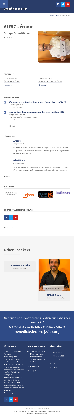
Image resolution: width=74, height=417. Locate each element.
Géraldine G (19, 160)
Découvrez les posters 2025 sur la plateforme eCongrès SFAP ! (37, 102)
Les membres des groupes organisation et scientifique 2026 (36, 112)
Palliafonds (56, 360)
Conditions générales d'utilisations (37, 413)
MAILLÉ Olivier (54, 294)
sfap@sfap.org (35, 371)
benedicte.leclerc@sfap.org (37, 331)
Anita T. (17, 140)
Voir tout (12, 126)
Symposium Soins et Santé (50, 81)
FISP (54, 364)
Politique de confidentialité (38, 411)
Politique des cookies (54, 411)
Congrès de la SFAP (15, 8)
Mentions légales (24, 411)
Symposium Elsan (12, 81)
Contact (55, 367)
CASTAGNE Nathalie (20, 265)
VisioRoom (8, 85)
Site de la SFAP (57, 352)
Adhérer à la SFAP (58, 356)
